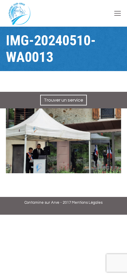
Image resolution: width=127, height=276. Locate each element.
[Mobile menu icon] (117, 13)
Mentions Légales (87, 202)
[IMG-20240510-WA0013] (63, 140)
